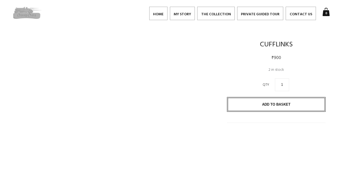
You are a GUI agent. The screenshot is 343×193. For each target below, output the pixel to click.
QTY (266, 85)
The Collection (216, 14)
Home (158, 14)
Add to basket (276, 104)
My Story (182, 14)
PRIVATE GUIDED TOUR (260, 14)
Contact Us (301, 14)
